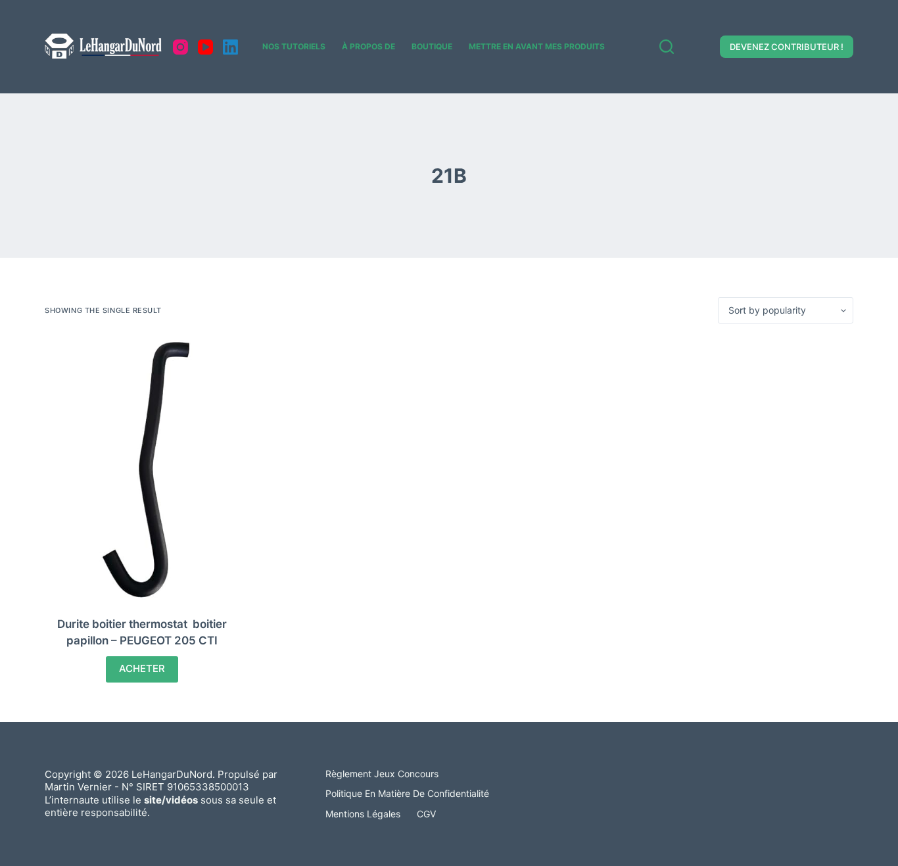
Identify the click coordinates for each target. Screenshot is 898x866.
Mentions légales (362, 813)
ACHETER (142, 668)
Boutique (432, 46)
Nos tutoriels (293, 46)
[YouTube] (205, 47)
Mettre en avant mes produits (537, 46)
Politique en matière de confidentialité (407, 793)
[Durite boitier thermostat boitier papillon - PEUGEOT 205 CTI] (142, 470)
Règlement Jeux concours (381, 773)
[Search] (666, 46)
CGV (426, 813)
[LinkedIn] (230, 47)
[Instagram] (180, 47)
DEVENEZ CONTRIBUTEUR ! (786, 46)
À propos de (368, 46)
